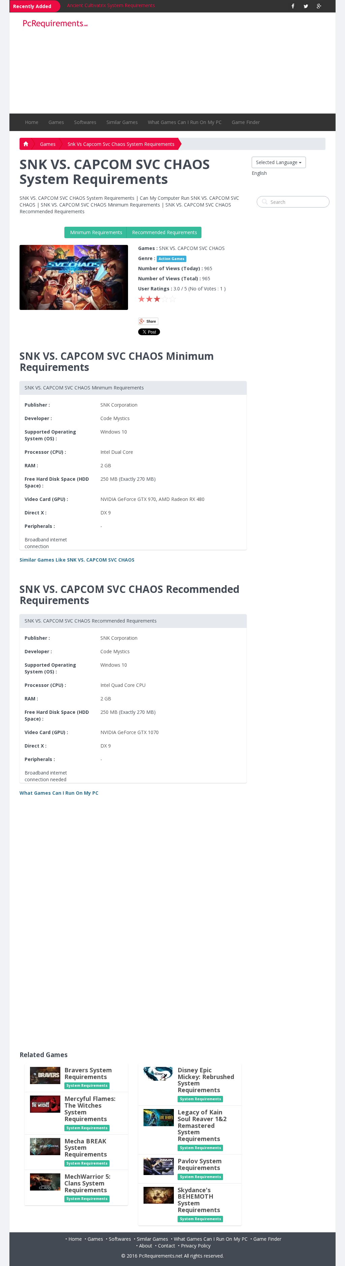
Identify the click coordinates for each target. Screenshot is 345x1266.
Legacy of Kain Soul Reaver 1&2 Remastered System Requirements (202, 1125)
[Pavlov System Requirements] (159, 1166)
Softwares (85, 122)
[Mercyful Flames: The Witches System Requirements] (45, 1104)
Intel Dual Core (116, 452)
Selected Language (277, 162)
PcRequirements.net (161, 1256)
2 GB (105, 465)
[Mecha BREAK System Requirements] (45, 1146)
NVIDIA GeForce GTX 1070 (129, 732)
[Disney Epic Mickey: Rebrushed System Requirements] (159, 1073)
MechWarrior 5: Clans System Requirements (87, 1183)
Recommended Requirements (164, 232)
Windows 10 (113, 432)
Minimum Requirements (95, 232)
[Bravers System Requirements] (45, 1075)
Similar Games (122, 122)
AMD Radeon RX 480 (182, 499)
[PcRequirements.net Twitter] (306, 6)
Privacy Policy (196, 1245)
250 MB (109, 479)
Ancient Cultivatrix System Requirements (111, 5)
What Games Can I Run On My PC (185, 122)
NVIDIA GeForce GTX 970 (128, 499)
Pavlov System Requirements (200, 1164)
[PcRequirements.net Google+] (319, 6)
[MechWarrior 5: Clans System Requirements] (45, 1181)
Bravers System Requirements (88, 1073)
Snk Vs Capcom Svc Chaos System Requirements (121, 144)
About (145, 1245)
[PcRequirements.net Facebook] (293, 6)
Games (56, 122)
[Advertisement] (211, 63)
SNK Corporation (118, 405)
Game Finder (246, 122)
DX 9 (105, 512)
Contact (166, 1245)
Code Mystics (115, 418)
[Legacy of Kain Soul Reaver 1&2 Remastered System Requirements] (159, 1117)
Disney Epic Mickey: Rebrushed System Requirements (206, 1080)
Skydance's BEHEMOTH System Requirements (199, 1200)
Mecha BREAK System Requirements (85, 1148)
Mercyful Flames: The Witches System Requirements (90, 1108)
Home (31, 122)
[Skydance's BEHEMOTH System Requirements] (159, 1194)
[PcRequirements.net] (55, 24)
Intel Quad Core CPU (123, 685)
